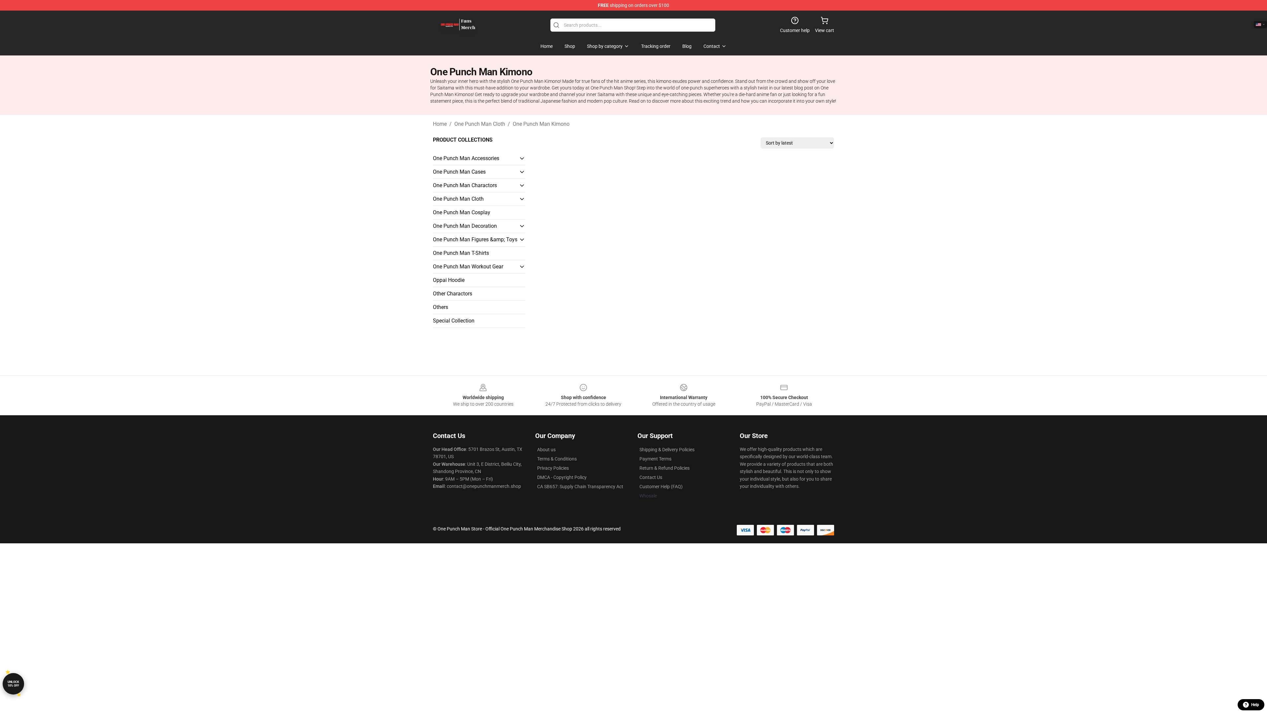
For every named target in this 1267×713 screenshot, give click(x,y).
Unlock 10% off (13, 683)
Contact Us (650, 477)
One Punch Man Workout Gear (468, 266)
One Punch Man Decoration (465, 226)
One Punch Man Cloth (479, 124)
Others (440, 307)
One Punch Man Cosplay (461, 212)
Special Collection (453, 321)
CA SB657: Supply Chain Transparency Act (580, 486)
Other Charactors (452, 293)
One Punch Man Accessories (466, 158)
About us (546, 449)
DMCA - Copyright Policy (562, 477)
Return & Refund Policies (664, 468)
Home (440, 124)
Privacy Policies (553, 468)
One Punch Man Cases (459, 172)
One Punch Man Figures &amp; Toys (475, 239)
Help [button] (1255, 704)
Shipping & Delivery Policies (667, 449)
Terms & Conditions (557, 458)
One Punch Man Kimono (541, 124)
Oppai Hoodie (449, 280)
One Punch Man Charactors (465, 185)
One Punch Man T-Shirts (461, 253)
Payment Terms (655, 458)
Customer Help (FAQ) (661, 486)
